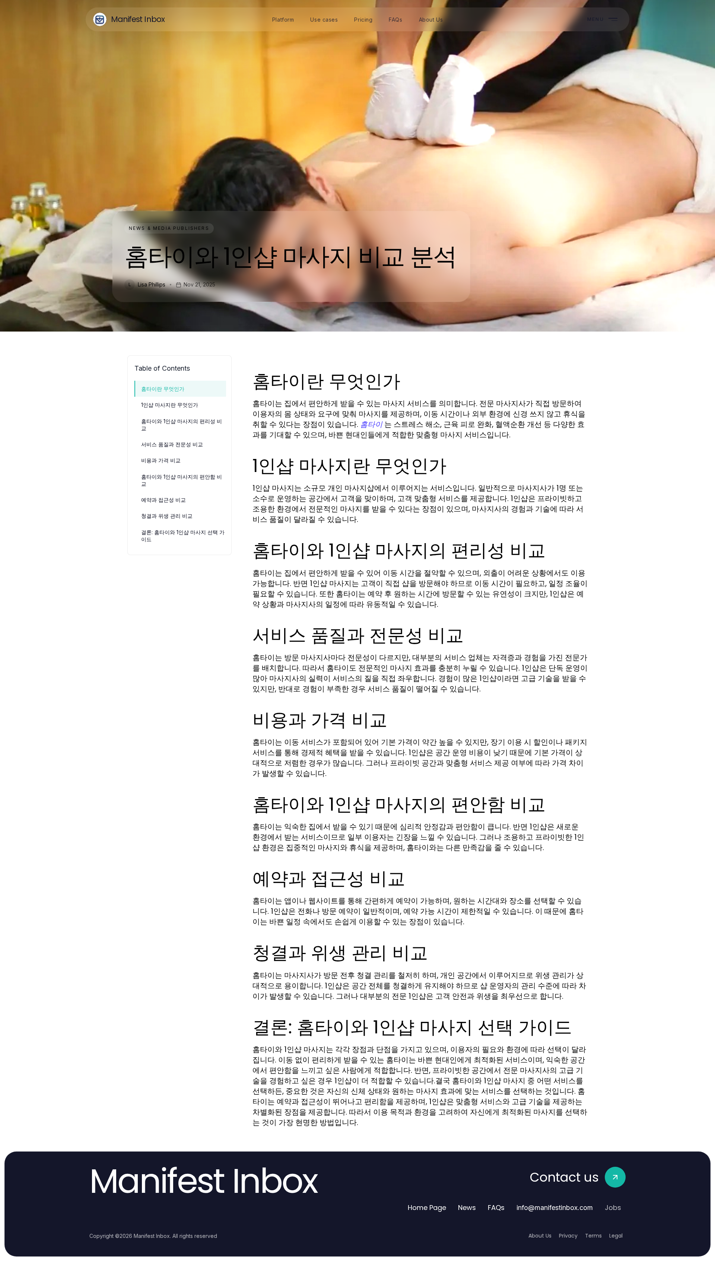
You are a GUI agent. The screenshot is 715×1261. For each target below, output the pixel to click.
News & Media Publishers (169, 228)
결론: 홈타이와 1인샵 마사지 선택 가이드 (183, 535)
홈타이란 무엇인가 (162, 389)
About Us (540, 1235)
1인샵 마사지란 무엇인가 (169, 405)
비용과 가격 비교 (161, 460)
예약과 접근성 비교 (163, 500)
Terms (593, 1235)
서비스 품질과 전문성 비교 (172, 444)
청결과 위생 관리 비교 (167, 516)
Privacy (568, 1235)
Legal (616, 1235)
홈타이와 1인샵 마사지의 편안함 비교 (181, 480)
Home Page (427, 1207)
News (467, 1207)
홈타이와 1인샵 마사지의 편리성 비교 (181, 424)
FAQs (496, 1207)
